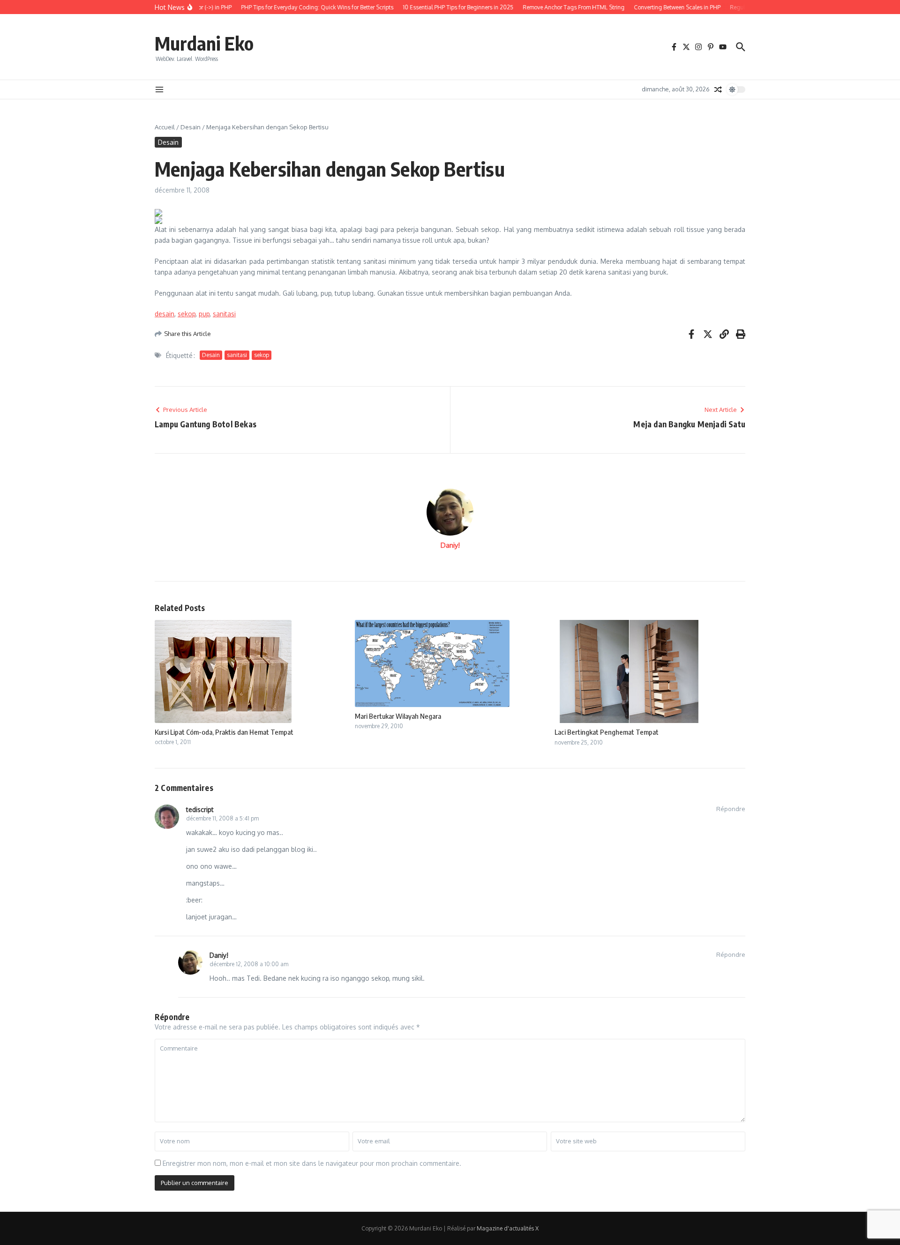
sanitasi (224, 314)
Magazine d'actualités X (508, 1228)
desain (164, 314)
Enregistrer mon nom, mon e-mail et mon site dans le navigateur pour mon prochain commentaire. (312, 1163)
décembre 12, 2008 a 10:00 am (249, 964)
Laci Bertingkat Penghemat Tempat (607, 732)
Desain (190, 127)
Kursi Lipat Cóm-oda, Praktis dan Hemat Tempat (224, 732)
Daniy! (450, 545)
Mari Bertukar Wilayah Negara (398, 716)
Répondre (730, 809)
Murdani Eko (204, 43)
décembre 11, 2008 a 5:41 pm (222, 818)
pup (204, 314)
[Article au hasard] (718, 89)
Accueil (165, 127)
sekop (186, 314)
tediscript (200, 809)
